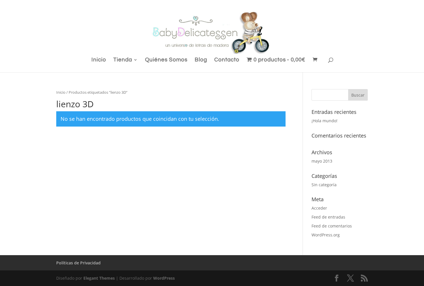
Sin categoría (324, 184)
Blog (201, 60)
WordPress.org (326, 235)
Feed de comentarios (332, 226)
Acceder (319, 208)
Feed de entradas (328, 217)
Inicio (98, 60)
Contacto (226, 60)
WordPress (164, 278)
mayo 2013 (322, 161)
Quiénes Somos (166, 60)
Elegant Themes (99, 278)
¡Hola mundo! (324, 120)
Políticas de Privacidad (78, 263)
